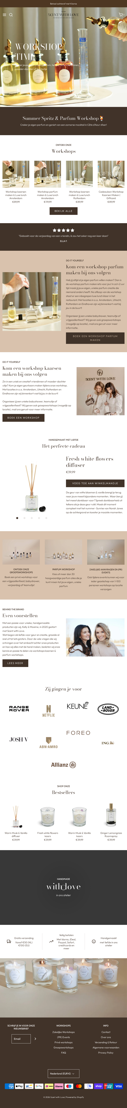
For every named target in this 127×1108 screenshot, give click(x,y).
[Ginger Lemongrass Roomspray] (111, 815)
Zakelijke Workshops (63, 1032)
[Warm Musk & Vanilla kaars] (79, 815)
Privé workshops (63, 1042)
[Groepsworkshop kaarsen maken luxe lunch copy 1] (21, 552)
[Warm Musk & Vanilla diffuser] (15, 815)
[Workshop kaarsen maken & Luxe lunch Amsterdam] (15, 174)
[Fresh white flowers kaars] (47, 815)
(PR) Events (63, 1037)
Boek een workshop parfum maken (95, 338)
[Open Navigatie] (4, 14)
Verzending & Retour (106, 1042)
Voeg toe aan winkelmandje (95, 483)
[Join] (35, 1038)
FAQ (63, 1052)
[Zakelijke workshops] (106, 552)
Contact (106, 1032)
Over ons (106, 1037)
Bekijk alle (64, 211)
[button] (31, 485)
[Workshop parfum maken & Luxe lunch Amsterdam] (47, 174)
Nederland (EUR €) (60, 1073)
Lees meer (15, 663)
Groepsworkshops (63, 1047)
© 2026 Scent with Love (53, 1097)
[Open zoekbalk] (12, 14)
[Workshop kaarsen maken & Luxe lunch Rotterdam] (79, 174)
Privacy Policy (105, 1052)
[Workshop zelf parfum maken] (63, 552)
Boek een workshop (23, 417)
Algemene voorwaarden (106, 1047)
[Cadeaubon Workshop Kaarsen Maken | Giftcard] (111, 174)
